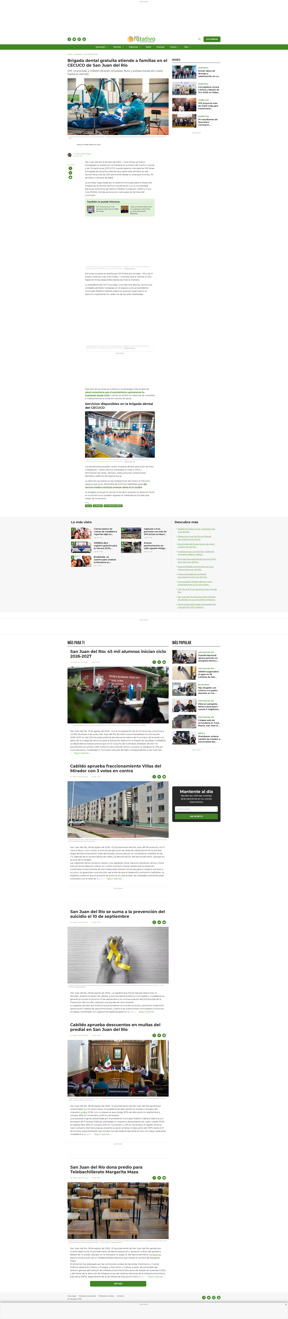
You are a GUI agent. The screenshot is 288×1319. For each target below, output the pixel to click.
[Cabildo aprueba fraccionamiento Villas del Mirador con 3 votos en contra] (118, 809)
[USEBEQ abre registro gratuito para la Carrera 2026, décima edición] (81, 547)
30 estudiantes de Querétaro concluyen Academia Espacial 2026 (208, 125)
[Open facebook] (69, 39)
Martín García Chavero (83, 153)
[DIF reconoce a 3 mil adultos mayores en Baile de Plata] (90, 209)
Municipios (203, 68)
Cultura (173, 47)
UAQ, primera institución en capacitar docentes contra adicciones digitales (141, 210)
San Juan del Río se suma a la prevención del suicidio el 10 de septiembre (117, 914)
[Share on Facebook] (70, 168)
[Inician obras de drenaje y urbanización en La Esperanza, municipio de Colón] (184, 72)
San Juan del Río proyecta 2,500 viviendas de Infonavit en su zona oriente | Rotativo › (197, 598)
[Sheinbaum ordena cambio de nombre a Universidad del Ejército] (184, 738)
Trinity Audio (88, 144)
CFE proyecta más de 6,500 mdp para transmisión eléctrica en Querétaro (208, 108)
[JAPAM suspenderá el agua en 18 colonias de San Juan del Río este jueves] (184, 673)
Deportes (133, 47)
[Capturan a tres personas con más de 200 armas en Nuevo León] (131, 533)
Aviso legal (72, 1296)
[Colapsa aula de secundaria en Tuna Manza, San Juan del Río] (184, 721)
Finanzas (160, 47)
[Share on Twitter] (70, 173)
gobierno (98, 506)
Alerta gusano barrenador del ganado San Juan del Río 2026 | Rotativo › (197, 605)
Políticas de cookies (106, 1296)
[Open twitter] (74, 39)
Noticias (117, 47)
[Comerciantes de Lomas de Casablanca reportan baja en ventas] (81, 533)
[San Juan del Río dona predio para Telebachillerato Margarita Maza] (118, 1210)
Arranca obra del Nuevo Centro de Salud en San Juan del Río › (196, 545)
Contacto (120, 1296)
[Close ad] (286, 1304)
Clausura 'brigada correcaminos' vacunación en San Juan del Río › (193, 575)
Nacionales (203, 685)
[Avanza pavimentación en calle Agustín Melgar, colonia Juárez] (131, 547)
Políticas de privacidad (87, 1296)
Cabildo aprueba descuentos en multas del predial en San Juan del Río (115, 1027)
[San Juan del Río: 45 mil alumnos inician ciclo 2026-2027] (118, 695)
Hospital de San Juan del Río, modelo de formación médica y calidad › (196, 553)
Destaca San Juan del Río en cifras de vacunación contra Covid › (194, 537)
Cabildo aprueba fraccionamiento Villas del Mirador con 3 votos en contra (115, 768)
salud (88, 506)
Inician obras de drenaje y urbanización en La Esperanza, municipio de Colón (208, 76)
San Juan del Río (91, 54)
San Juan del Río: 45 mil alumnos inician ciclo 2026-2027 (118, 654)
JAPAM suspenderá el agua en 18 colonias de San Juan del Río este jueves (208, 677)
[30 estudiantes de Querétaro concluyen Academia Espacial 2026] (184, 121)
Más (186, 47)
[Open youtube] (84, 39)
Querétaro (101, 47)
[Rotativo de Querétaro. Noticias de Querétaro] (141, 39)
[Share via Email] (70, 177)
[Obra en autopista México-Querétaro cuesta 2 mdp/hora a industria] (184, 705)
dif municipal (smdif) (113, 506)
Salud (148, 47)
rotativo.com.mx (129, 268)
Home (70, 54)
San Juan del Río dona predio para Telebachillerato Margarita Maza (106, 1169)
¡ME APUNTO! (196, 816)
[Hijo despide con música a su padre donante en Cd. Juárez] (184, 689)
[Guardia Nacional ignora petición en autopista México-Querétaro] (184, 657)
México (201, 733)
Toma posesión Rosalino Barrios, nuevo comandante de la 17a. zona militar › (195, 583)
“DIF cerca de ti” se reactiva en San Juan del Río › (197, 590)
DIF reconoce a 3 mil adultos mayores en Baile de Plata (107, 209)
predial (84, 1112)
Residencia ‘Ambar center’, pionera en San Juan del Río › (196, 530)
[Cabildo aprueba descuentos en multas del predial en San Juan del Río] (118, 1068)
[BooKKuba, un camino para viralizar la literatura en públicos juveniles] (81, 561)
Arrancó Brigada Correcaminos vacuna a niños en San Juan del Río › (196, 568)
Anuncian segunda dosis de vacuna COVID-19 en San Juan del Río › (197, 560)
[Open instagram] (79, 39)
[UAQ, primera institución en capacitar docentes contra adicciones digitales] (124, 209)
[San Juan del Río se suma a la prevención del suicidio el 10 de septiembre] (118, 955)
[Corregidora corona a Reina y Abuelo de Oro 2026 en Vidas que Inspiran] (184, 88)
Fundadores (155, 1254)
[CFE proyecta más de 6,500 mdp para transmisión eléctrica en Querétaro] (184, 104)
